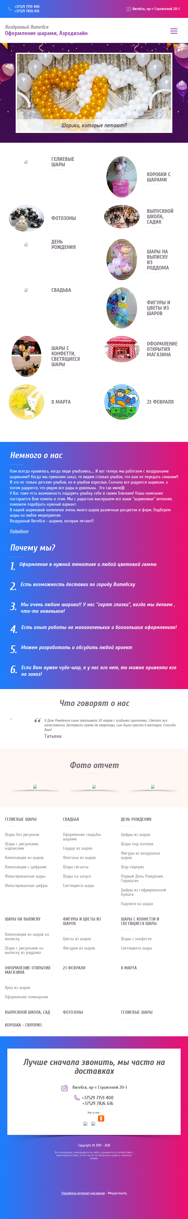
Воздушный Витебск (26, 27)
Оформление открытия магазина (27, 970)
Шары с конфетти (136, 938)
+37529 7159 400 (26, 6)
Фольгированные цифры (26, 885)
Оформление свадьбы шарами (82, 837)
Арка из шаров (17, 987)
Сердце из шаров (77, 848)
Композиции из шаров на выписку (27, 936)
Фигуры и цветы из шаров (82, 921)
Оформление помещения (26, 997)
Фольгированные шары (25, 876)
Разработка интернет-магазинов (83, 1193)
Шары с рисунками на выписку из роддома (24, 950)
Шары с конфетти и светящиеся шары (140, 921)
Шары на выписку (22, 919)
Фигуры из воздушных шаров (140, 855)
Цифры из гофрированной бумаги (143, 892)
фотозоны (73, 1012)
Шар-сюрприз (132, 867)
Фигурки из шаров (79, 948)
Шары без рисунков (22, 834)
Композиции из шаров (24, 857)
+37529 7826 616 (26, 11)
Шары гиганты (75, 867)
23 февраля (74, 968)
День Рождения (136, 819)
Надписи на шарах (137, 903)
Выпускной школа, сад (27, 1012)
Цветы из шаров (77, 938)
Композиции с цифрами (26, 867)
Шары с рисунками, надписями (22, 846)
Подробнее (19, 531)
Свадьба (71, 819)
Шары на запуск (77, 876)
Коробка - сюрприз (23, 1025)
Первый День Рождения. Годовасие (142, 878)
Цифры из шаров (135, 834)
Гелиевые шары (20, 819)
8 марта (129, 968)
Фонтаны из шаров (79, 857)
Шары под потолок (137, 844)
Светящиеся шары (78, 885)
